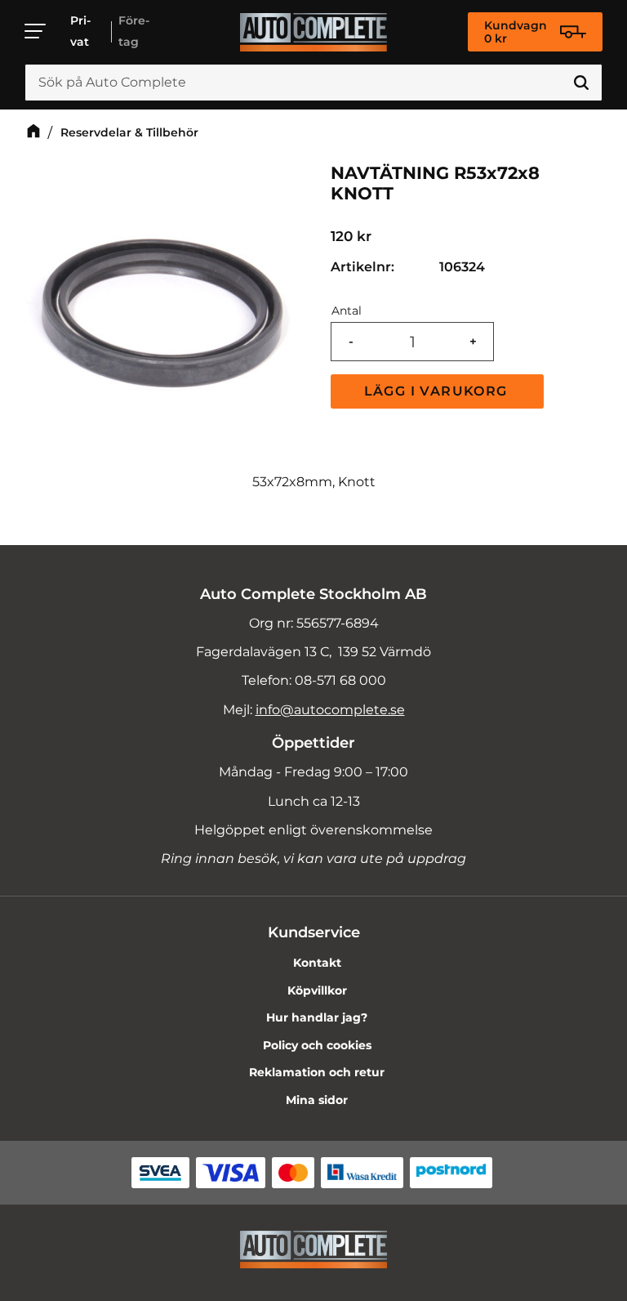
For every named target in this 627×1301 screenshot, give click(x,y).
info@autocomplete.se (330, 710)
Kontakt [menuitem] (317, 962)
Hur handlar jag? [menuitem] (316, 1017)
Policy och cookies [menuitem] (317, 1045)
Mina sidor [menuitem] (317, 1100)
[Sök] (581, 83)
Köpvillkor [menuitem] (317, 990)
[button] (36, 31)
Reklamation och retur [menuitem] (317, 1072)
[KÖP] (437, 391)
